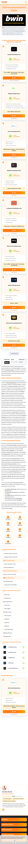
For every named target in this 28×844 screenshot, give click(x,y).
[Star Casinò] (14, 126)
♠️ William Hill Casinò (7, 632)
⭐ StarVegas (6, 619)
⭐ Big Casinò (6, 626)
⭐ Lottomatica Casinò (8, 629)
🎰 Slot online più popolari (9, 560)
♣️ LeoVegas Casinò (7, 601)
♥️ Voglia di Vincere (7, 612)
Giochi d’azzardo (7, 829)
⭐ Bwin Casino (6, 605)
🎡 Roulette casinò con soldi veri (10, 553)
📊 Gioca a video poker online (9, 564)
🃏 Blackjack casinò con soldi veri (10, 556)
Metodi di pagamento (8, 834)
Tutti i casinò (14, 353)
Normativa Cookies (7, 824)
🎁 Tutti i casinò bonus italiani (9, 574)
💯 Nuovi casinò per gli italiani (10, 570)
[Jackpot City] (14, 49)
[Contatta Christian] (3, 809)
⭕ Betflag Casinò (7, 636)
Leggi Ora (21, 361)
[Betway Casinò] (14, 240)
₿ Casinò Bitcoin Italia (8, 581)
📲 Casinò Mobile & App (8, 577)
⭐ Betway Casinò (7, 615)
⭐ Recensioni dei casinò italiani (10, 584)
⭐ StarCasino (6, 622)
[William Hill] (14, 280)
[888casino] (14, 88)
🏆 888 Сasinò (6, 594)
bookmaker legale (10, 370)
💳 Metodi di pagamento (8, 567)
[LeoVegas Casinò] (14, 203)
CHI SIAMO (4, 819)
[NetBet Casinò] (14, 165)
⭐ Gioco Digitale (6, 608)
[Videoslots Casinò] (14, 317)
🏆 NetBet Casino (7, 598)
